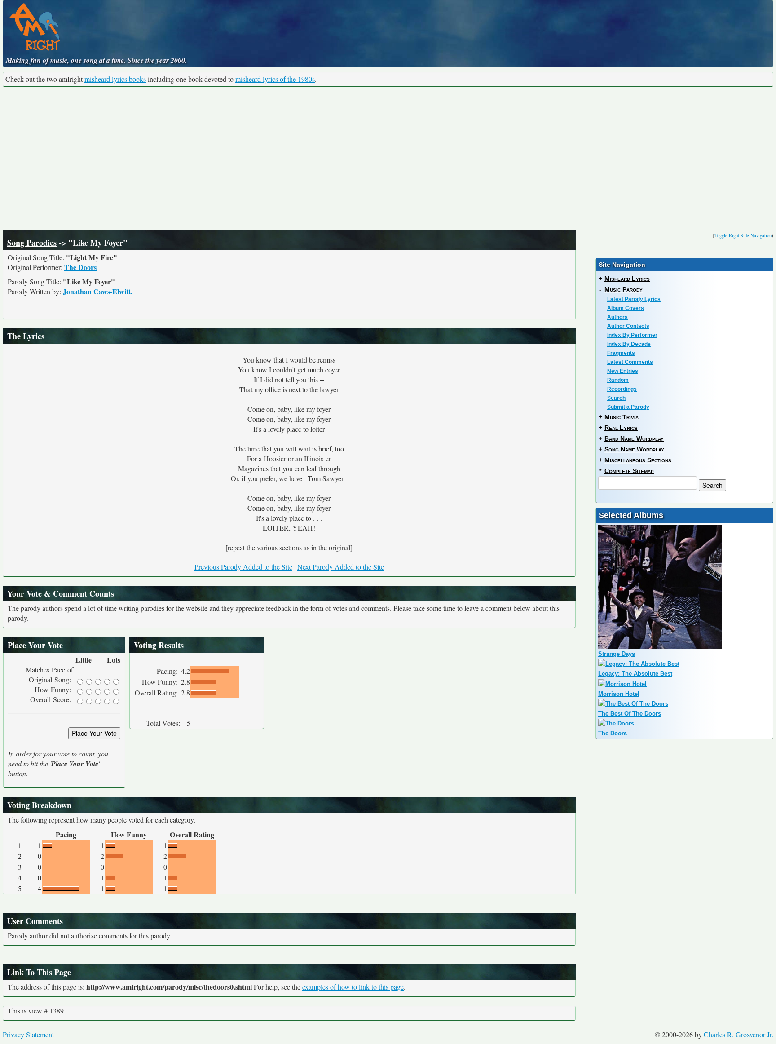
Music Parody (623, 289)
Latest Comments (630, 362)
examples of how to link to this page (353, 986)
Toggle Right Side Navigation (743, 235)
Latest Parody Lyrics (634, 299)
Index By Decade (629, 344)
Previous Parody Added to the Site (243, 566)
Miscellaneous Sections (637, 460)
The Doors (80, 267)
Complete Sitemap (629, 470)
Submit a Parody (628, 407)
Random (618, 380)
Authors (617, 317)
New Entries (622, 371)
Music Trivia (621, 416)
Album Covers (625, 308)
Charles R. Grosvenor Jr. (738, 1034)
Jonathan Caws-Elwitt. (97, 291)
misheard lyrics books (115, 79)
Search (616, 398)
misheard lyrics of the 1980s (275, 79)
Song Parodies (32, 242)
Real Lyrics (621, 427)
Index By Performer (632, 335)
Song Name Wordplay (634, 449)
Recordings (622, 389)
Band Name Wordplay (634, 438)
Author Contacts (628, 326)
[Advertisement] (388, 158)
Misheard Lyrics (627, 278)
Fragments (621, 353)
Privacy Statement (28, 1034)
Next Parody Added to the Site (340, 566)
